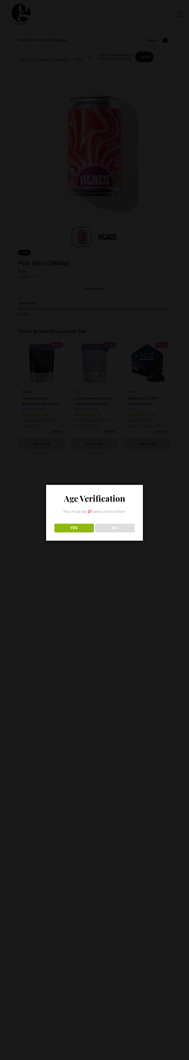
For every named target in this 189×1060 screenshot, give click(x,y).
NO (115, 528)
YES (74, 528)
